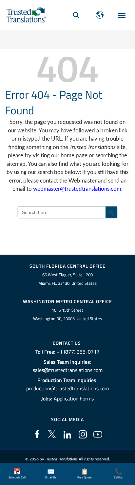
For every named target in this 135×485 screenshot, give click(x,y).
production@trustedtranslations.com (67, 388)
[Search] (76, 15)
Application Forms (74, 398)
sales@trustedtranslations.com (68, 370)
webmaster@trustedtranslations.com (77, 189)
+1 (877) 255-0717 (78, 352)
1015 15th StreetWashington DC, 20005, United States (67, 314)
